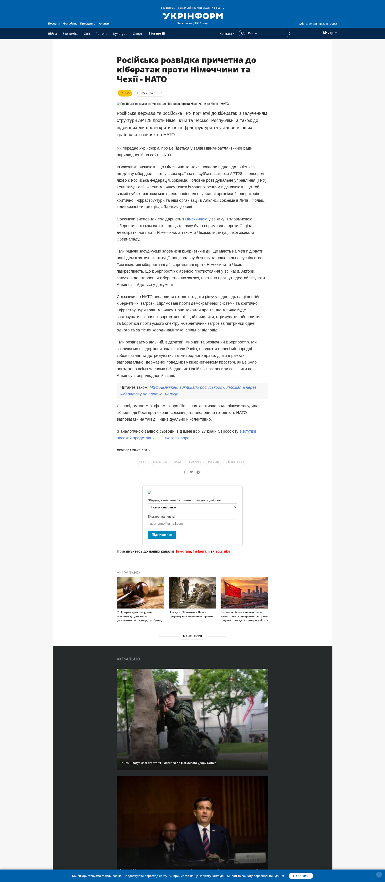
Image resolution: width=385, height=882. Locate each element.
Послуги (54, 23)
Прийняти (301, 876)
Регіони (102, 33)
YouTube (222, 551)
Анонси (104, 23)
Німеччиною (196, 219)
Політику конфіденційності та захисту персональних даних (241, 876)
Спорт (138, 33)
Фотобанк (70, 23)
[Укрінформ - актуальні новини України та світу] (192, 15)
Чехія (142, 461)
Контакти (227, 33)
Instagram (201, 551)
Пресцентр (87, 23)
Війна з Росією (235, 461)
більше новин (192, 636)
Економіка (71, 33)
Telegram (183, 551)
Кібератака (160, 461)
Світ (87, 33)
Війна (52, 33)
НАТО (177, 461)
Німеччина (194, 461)
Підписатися (162, 535)
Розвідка (213, 461)
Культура (120, 33)
